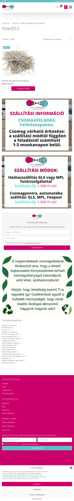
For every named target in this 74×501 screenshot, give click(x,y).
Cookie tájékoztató (37, 498)
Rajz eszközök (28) (8, 363)
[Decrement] (3, 88)
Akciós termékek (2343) (9, 336)
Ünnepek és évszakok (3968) (11, 338)
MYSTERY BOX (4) (7, 327)
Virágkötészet (7, 390)
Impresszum (6, 430)
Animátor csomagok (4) (9, 332)
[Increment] (9, 88)
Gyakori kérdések (8, 426)
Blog (3, 407)
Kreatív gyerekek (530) (9, 345)
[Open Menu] (70, 7)
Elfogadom (37, 484)
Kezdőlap (6, 23)
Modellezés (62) (7, 358)
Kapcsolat (5, 403)
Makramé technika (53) (9, 325)
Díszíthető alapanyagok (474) (11, 354)
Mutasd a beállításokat (37, 495)
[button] (71, 468)
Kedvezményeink (8, 413)
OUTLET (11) (6, 330)
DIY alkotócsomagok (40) (10, 334)
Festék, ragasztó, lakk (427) (10, 343)
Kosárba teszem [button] (23, 89)
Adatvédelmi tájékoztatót (32, 243)
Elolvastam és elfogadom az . (23, 243)
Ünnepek (5, 383)
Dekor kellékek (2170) (8, 349)
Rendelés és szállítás (9, 419)
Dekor (4, 387)
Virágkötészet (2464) (8, 341)
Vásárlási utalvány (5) (9, 347)
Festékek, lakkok (7, 393)
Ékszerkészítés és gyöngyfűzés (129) (13, 356)
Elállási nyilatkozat (8, 422)
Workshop (5, 410)
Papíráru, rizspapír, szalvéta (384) (12, 360)
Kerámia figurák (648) (9, 352)
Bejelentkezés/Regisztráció (63, 1)
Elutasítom (37, 489)
